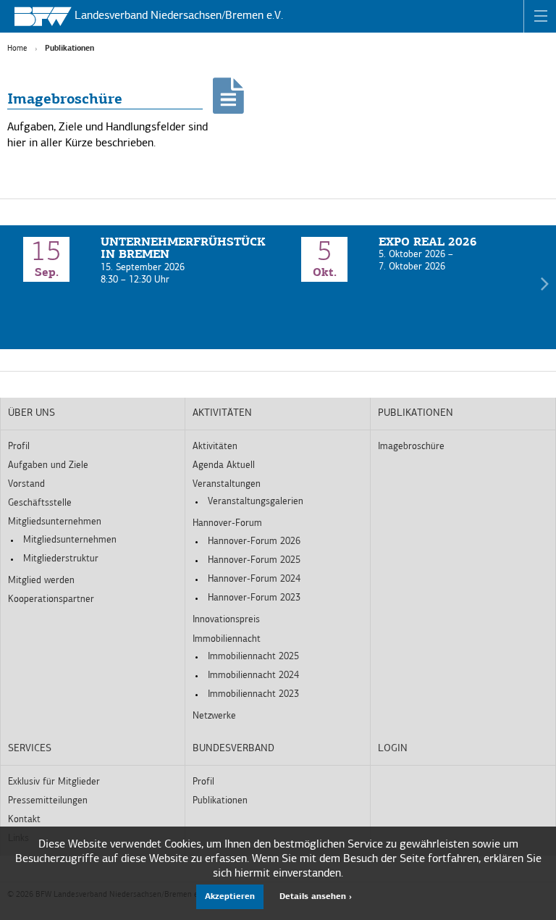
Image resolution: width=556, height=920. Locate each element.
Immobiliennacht (227, 639)
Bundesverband (233, 748)
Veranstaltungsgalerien (255, 501)
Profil (19, 446)
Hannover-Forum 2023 (254, 598)
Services (29, 748)
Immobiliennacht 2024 (253, 675)
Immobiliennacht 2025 (253, 656)
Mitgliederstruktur (60, 559)
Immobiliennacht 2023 (253, 694)
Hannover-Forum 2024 (254, 579)
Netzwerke (214, 716)
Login (393, 748)
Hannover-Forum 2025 (254, 560)
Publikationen (415, 413)
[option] (139, 261)
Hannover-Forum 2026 (254, 541)
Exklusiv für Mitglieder (54, 782)
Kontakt (24, 819)
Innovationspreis (226, 619)
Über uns (31, 413)
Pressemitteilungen (48, 801)
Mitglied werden (41, 580)
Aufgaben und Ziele (48, 465)
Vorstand (26, 484)
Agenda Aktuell (224, 465)
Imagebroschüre (64, 100)
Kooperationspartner (51, 599)
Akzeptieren (230, 896)
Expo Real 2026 (428, 242)
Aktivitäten (222, 413)
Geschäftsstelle (40, 503)
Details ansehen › (315, 896)
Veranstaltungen (227, 484)
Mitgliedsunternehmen (54, 522)
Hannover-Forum (227, 523)
